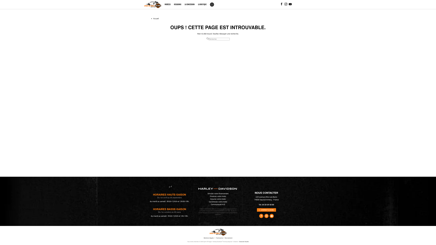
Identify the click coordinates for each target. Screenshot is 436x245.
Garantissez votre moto (218, 202)
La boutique (202, 4)
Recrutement (228, 238)
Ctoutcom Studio (244, 241)
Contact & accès (268, 210)
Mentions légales (209, 238)
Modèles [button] (168, 4)
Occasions (177, 4)
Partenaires (219, 238)
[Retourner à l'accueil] (152, 4)
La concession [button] (190, 4)
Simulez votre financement (218, 193)
